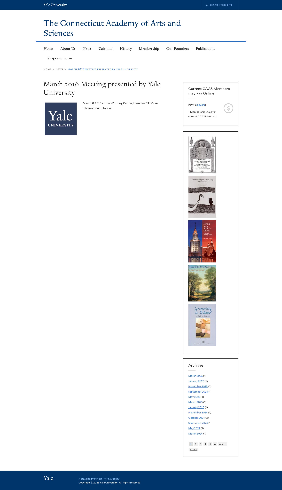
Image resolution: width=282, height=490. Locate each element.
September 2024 (198, 423)
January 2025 (196, 407)
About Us (68, 48)
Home (48, 48)
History (126, 48)
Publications (205, 48)
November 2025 (198, 386)
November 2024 (198, 412)
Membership (149, 48)
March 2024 (195, 433)
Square (201, 104)
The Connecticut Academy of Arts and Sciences (112, 28)
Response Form (59, 58)
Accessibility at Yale (90, 478)
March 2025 (195, 402)
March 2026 (195, 375)
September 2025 (198, 391)
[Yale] (49, 478)
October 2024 (196, 417)
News (87, 48)
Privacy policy (111, 478)
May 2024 (194, 428)
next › (222, 444)
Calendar (106, 48)
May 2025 (194, 396)
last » (193, 449)
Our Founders (177, 48)
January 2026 (196, 381)
